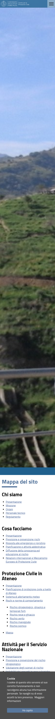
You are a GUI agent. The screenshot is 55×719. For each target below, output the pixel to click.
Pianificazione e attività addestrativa (25, 546)
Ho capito (27, 710)
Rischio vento (17, 618)
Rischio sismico (18, 626)
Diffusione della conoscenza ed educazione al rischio (23, 552)
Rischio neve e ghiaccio (22, 614)
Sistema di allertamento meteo (23, 596)
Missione (11, 505)
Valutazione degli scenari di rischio (24, 667)
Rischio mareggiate (20, 622)
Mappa (9, 632)
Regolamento (13, 516)
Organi (9, 509)
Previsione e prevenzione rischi (23, 539)
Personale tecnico (15, 513)
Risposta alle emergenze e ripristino (25, 543)
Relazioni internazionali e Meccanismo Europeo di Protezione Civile (26, 559)
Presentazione (14, 502)
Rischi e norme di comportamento (24, 600)
